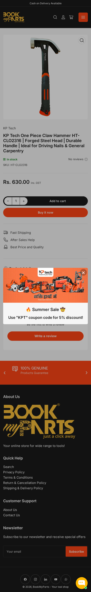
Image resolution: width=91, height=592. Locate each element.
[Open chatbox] (82, 583)
